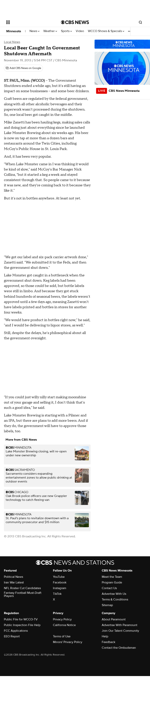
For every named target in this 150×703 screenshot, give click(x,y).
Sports (65, 31)
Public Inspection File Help (22, 625)
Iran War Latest (14, 582)
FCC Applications (16, 630)
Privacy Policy (62, 619)
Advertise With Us (114, 593)
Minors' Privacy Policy (67, 642)
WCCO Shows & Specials (105, 31)
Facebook (59, 582)
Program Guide (112, 582)
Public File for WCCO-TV (21, 619)
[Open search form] (140, 22)
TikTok (57, 593)
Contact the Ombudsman (119, 647)
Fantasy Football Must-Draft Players (22, 594)
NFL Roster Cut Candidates (22, 588)
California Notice (64, 625)
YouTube (59, 576)
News (33, 31)
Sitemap (107, 605)
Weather (49, 31)
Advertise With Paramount (119, 625)
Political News (13, 576)
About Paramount (114, 619)
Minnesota (13, 31)
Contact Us (109, 588)
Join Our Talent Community (120, 630)
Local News (12, 42)
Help (105, 636)
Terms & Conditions (115, 599)
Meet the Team (112, 576)
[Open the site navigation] (29, 22)
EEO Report (12, 636)
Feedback (108, 642)
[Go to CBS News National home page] (75, 22)
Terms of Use (62, 636)
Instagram (59, 588)
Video (80, 31)
